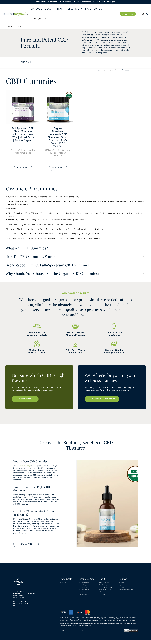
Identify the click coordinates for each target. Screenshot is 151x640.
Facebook (122, 583)
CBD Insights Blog (105, 587)
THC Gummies (84, 594)
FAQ (100, 592)
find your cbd (25, 399)
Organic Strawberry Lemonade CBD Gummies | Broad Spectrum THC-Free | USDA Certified (58, 137)
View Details (23, 168)
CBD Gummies (84, 590)
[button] (49, 9)
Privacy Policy (107, 630)
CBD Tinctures (84, 585)
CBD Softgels (84, 583)
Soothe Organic (74, 630)
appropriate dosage (24, 466)
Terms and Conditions (96, 630)
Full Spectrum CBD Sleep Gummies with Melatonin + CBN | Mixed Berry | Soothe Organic (23, 134)
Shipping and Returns (126, 590)
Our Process (103, 585)
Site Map (102, 594)
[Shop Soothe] (39, 19)
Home (8, 26)
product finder (128, 13)
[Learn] (60, 9)
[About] (49, 9)
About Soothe (104, 583)
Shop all (26, 62)
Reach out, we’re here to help (101, 399)
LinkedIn (122, 587)
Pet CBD (63, 583)
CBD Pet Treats (84, 592)
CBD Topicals (83, 587)
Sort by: (97, 70)
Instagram (122, 585)
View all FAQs (26, 544)
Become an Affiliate (105, 590)
